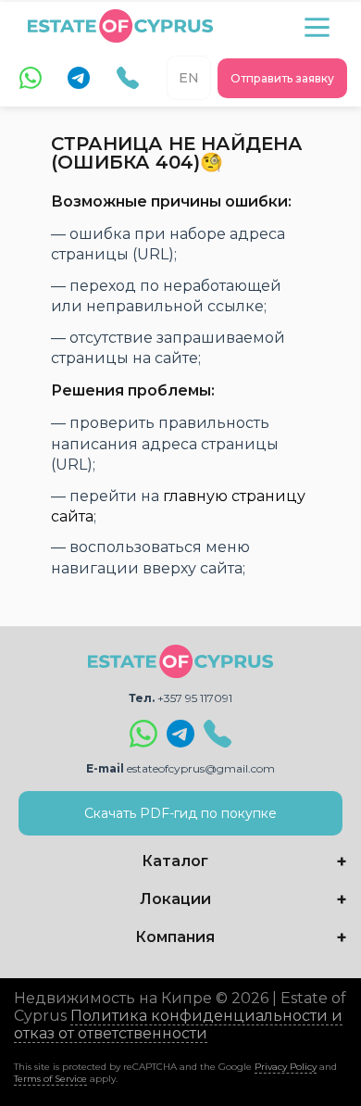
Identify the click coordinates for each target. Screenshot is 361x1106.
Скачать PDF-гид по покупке (180, 813)
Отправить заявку (282, 78)
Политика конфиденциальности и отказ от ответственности (178, 1024)
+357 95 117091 (194, 698)
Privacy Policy (286, 1067)
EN (189, 77)
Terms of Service (50, 1079)
